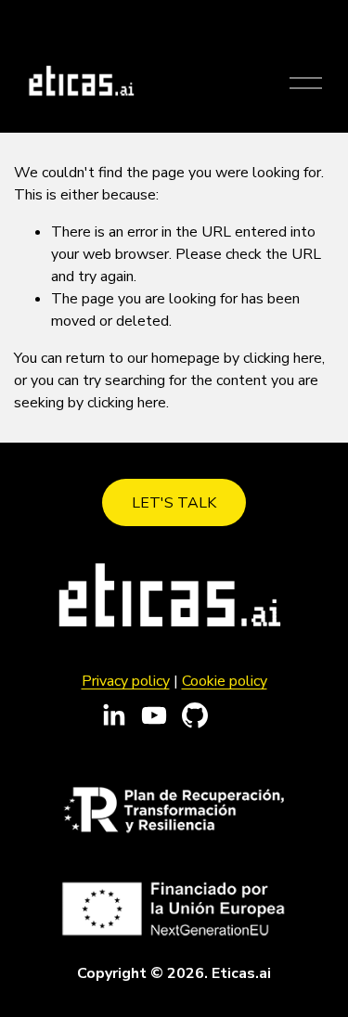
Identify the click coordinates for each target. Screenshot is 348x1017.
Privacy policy (126, 681)
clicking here (282, 358)
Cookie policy (224, 681)
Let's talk (174, 503)
